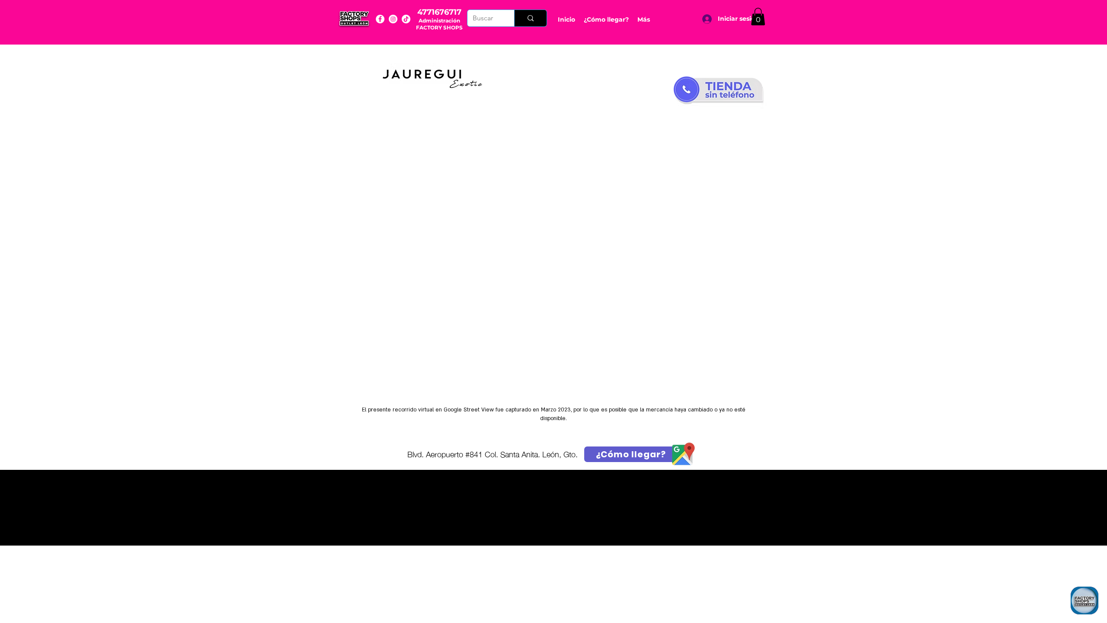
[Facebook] (380, 19)
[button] (758, 17)
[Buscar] (530, 18)
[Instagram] (393, 19)
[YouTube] (406, 19)
